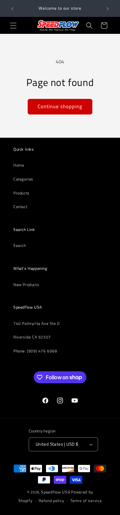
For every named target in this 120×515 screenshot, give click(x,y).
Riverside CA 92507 (32, 337)
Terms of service (86, 500)
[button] (13, 25)
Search (19, 245)
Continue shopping (60, 106)
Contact (20, 206)
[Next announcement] (107, 8)
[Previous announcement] (12, 8)
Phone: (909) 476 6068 (35, 351)
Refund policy (51, 500)
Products (21, 193)
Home (18, 165)
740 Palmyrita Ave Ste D (36, 323)
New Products (26, 284)
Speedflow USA (55, 492)
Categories (23, 179)
